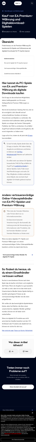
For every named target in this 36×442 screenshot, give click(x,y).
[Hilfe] (4, 3)
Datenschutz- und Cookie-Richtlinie (13, 433)
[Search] (32, 3)
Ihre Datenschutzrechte (18, 439)
